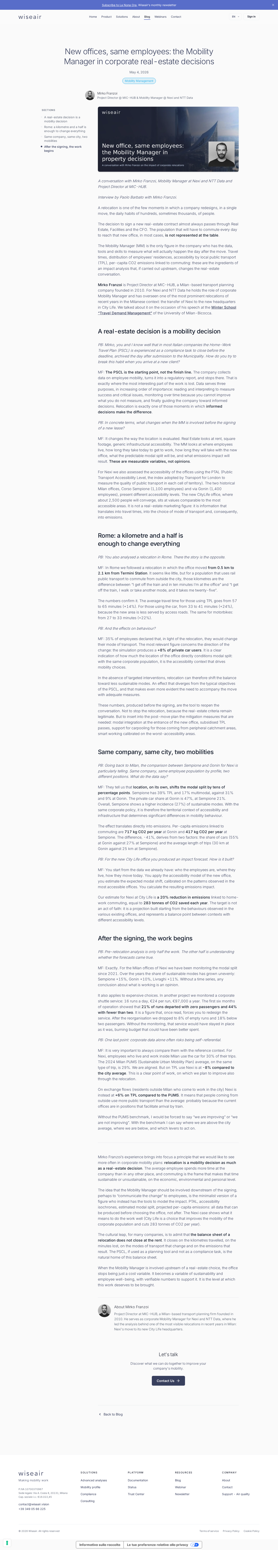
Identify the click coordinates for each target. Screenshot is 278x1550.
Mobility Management (139, 80)
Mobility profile (90, 1487)
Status (132, 1487)
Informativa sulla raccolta (99, 1545)
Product (106, 16)
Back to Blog (113, 1414)
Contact (176, 16)
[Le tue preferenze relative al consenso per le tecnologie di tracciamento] (7, 1543)
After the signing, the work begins (63, 148)
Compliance (88, 1494)
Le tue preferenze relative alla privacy (157, 1545)
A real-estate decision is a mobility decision (62, 119)
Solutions (122, 16)
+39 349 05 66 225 (32, 1509)
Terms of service (209, 1531)
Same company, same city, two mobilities (66, 138)
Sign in (251, 16)
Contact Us (165, 1381)
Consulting (88, 1501)
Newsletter (182, 1494)
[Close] (273, 4)
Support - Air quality (236, 1494)
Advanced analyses (94, 1480)
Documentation (138, 1480)
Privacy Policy (231, 1531)
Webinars (160, 16)
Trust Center (136, 1494)
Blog (147, 16)
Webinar (180, 1487)
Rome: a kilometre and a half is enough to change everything (65, 129)
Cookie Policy (251, 1531)
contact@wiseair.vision (34, 1504)
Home (93, 16)
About (136, 16)
